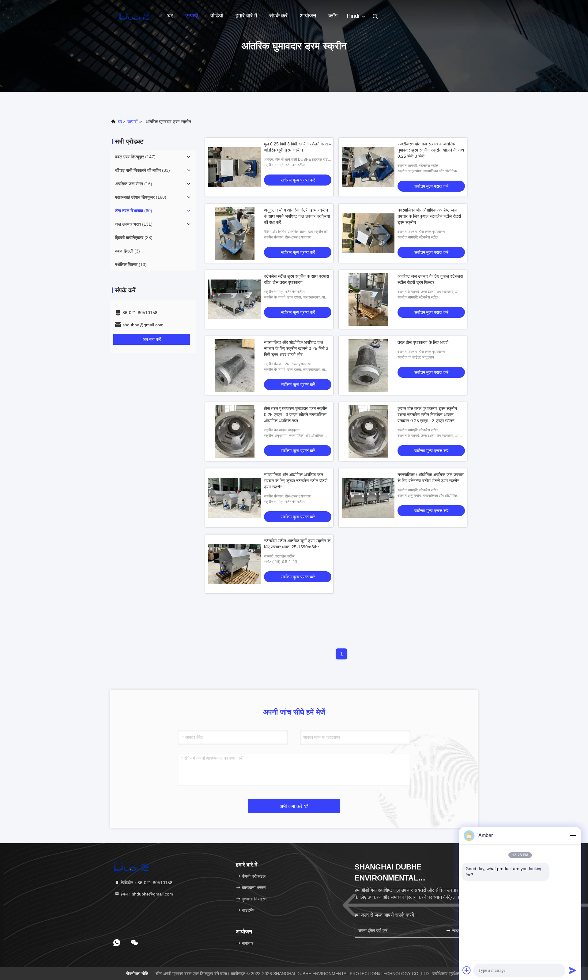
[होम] (134, 15)
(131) (134, 224)
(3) (127, 251)
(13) (131, 264)
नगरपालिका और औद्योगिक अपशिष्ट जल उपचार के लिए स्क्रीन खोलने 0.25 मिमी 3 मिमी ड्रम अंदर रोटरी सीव (296, 348)
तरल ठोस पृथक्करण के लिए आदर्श (423, 342)
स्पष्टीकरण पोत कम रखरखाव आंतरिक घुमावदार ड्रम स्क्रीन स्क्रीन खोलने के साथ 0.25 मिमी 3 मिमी (431, 150)
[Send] (573, 970)
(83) (142, 170)
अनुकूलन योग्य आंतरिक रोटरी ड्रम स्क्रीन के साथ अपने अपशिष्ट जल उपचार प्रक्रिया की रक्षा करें (297, 216)
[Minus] (572, 835)
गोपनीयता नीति (137, 973)
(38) (134, 237)
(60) (133, 210)
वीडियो (216, 16)
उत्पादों (191, 16)
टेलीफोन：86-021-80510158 (145, 882)
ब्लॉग (332, 16)
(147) (135, 156)
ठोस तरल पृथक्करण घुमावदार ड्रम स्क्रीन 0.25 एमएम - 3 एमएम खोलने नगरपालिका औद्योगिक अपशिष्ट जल (295, 414)
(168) (140, 197)
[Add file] (466, 970)
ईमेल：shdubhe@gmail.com (146, 894)
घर (170, 16)
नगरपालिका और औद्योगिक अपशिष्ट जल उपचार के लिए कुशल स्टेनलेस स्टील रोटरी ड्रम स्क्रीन (429, 216)
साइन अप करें (461, 931)
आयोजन (308, 16)
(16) (133, 183)
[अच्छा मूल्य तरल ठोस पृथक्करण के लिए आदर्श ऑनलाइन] (368, 365)
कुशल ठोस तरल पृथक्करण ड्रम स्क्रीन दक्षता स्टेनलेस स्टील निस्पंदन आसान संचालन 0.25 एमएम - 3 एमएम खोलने (427, 414)
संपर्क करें (278, 16)
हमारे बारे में (246, 16)
